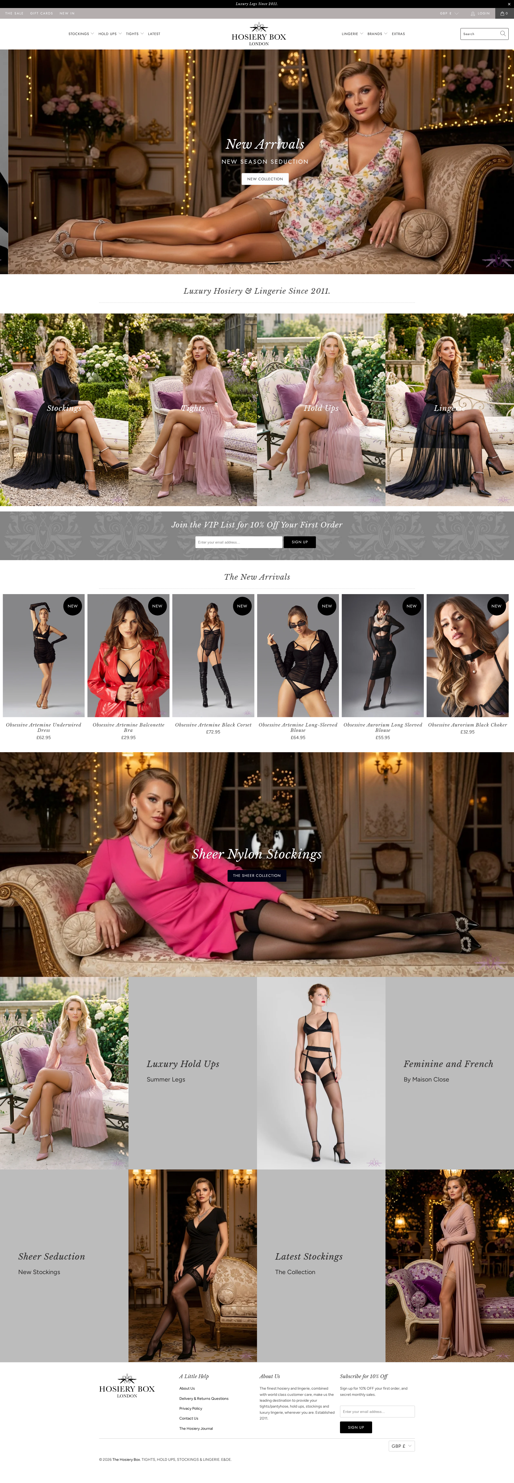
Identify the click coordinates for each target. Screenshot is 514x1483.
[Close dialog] (356, 668)
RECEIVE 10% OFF (309, 767)
